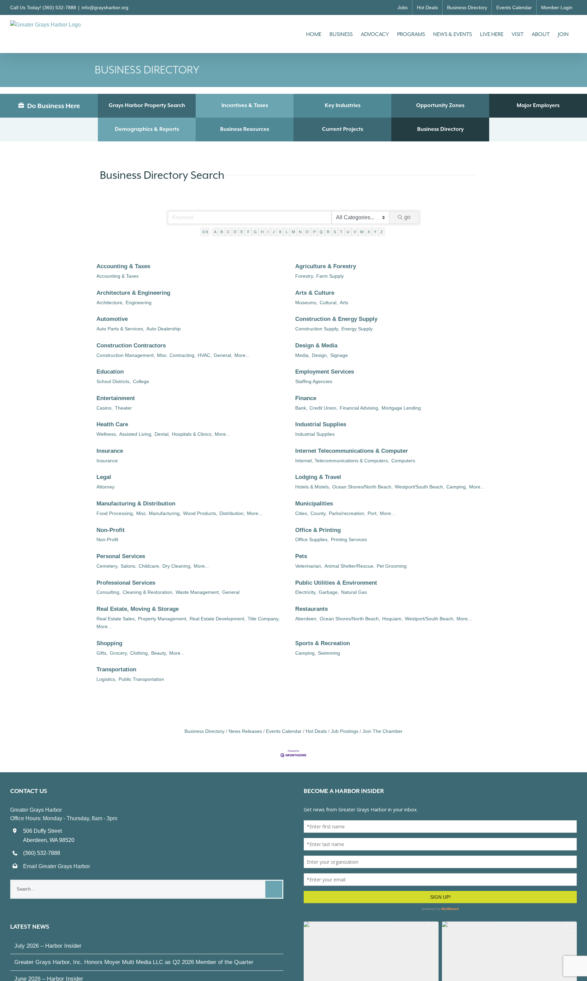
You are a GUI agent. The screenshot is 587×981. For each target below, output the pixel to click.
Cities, (301, 513)
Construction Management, (125, 355)
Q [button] (321, 232)
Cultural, (329, 302)
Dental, (162, 434)
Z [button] (381, 232)
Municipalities (314, 503)
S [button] (335, 232)
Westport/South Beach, (419, 486)
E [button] (242, 232)
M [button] (293, 232)
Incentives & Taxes (244, 105)
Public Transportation (141, 679)
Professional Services (125, 583)
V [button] (355, 232)
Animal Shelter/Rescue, (349, 566)
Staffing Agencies (313, 381)
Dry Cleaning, (177, 566)
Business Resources (244, 129)
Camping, (456, 486)
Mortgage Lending (401, 408)
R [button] (328, 232)
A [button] (215, 232)
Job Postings (344, 731)
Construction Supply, (317, 328)
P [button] (314, 232)
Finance (305, 398)
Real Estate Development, (218, 618)
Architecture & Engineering (133, 293)
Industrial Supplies (320, 424)
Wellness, (106, 434)
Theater (123, 408)
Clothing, (139, 653)
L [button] (287, 232)
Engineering (139, 302)
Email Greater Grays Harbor (56, 866)
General (230, 592)
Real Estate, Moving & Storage (137, 609)
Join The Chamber (382, 731)
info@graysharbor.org (105, 7)
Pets (301, 556)
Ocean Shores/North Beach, (362, 486)
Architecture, (110, 302)
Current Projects (342, 129)
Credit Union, (323, 408)
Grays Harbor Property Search (147, 105)
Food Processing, (115, 513)
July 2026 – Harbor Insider (48, 946)
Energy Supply (357, 328)
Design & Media (316, 345)
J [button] (274, 232)
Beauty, (159, 653)
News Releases (245, 731)
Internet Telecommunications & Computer (351, 451)
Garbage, (329, 592)
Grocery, (119, 653)
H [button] (262, 232)
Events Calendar (284, 731)
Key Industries (342, 105)
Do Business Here (53, 105)
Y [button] (375, 232)
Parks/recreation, (347, 513)
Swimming (329, 653)
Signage (339, 355)
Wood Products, (200, 513)
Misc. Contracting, (176, 355)
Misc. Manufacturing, (158, 513)
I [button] (268, 232)
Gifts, (102, 653)
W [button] (361, 232)
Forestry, (304, 276)
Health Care (112, 424)
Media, (302, 355)
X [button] (369, 232)
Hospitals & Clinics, (192, 434)
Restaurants (311, 609)
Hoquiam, (392, 618)
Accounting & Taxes (123, 266)
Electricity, (306, 592)
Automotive (112, 319)
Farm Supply (330, 276)
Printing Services (349, 539)
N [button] (300, 232)
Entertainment (115, 398)
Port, (373, 513)
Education (110, 371)
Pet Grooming (392, 566)
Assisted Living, (136, 434)
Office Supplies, (312, 539)
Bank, (301, 408)
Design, (320, 355)
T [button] (341, 232)
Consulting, (108, 592)
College (141, 381)
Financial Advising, (359, 408)
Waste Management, (198, 592)
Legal (103, 477)
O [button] (307, 232)
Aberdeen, (306, 618)
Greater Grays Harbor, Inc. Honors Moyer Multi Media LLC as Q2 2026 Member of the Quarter (133, 962)
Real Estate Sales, (116, 618)
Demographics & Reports (147, 129)
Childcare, (149, 566)
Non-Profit (110, 530)
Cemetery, (107, 566)
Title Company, (264, 618)
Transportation (116, 669)
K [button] (280, 232)
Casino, (104, 408)
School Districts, (113, 381)
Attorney (105, 486)
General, (223, 355)
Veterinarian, (308, 566)
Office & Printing (318, 530)
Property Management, (163, 618)
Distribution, (232, 513)
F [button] (248, 232)
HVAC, (205, 355)
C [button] (228, 232)
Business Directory (440, 129)
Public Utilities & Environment (336, 583)
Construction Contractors (131, 345)
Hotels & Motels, (312, 486)
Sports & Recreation (322, 643)
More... (242, 355)
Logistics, (106, 679)
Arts (344, 302)
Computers (403, 460)
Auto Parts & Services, (120, 328)
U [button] (347, 232)
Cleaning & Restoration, (148, 592)
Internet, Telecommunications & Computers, (342, 460)
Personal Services (120, 556)
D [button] (235, 232)
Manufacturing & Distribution (135, 503)
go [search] (407, 217)
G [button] (255, 232)
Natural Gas (354, 592)
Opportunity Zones (440, 105)
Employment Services (324, 371)
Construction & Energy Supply (336, 319)
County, (318, 513)
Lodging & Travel (318, 477)
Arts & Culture (314, 293)
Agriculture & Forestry (325, 266)
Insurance (109, 451)
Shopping (109, 643)
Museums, (306, 302)
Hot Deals (316, 731)
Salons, (129, 566)
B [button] (221, 232)
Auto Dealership (163, 328)
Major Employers (538, 105)
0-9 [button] (205, 232)
